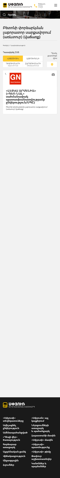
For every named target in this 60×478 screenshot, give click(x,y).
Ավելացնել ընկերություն (11, 427)
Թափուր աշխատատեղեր (41, 457)
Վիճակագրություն (14, 456)
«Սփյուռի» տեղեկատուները (13, 419)
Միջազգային (10, 460)
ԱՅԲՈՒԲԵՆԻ (33, 58)
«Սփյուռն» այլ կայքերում (39, 419)
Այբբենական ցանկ (14, 451)
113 (40, 6)
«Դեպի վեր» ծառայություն (11, 438)
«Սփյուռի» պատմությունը (40, 446)
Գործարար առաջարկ (9, 446)
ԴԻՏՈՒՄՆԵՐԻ (13, 64)
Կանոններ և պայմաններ (38, 465)
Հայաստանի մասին (43, 435)
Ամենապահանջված (15, 432)
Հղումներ (8, 464)
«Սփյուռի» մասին (42, 439)
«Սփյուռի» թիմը (41, 451)
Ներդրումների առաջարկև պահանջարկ (40, 428)
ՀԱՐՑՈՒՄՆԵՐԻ (33, 64)
